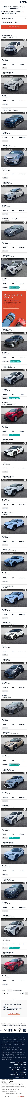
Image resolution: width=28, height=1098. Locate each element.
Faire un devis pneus (18, 1070)
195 (23, 993)
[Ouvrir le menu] (2, 2)
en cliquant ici (10, 1059)
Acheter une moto (19, 1065)
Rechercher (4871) (14, 27)
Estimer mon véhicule (18, 1075)
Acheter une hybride (18, 1062)
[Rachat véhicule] (14, 309)
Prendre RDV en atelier (17, 1067)
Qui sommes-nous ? (19, 1077)
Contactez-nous (14, 1013)
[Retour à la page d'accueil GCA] (23, 2)
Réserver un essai (19, 1072)
